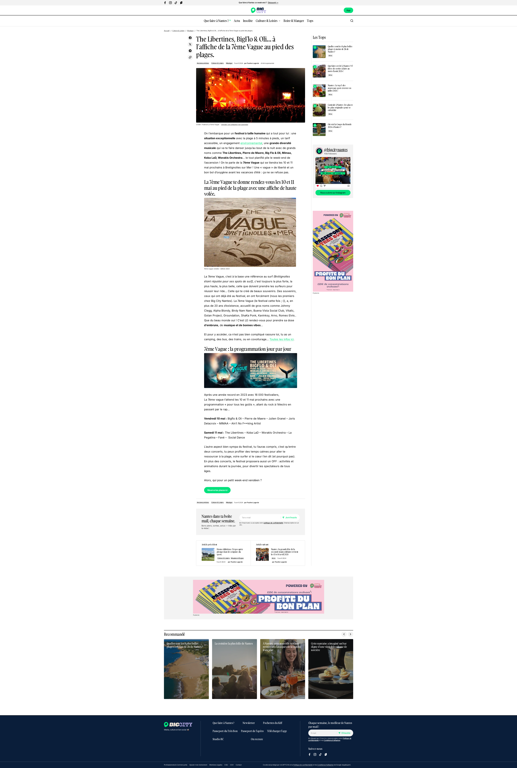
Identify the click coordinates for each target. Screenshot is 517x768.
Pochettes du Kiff (272, 723)
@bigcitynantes (336, 149)
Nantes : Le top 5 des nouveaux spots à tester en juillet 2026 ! (339, 88)
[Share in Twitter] (190, 44)
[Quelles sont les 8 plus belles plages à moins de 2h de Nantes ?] (319, 51)
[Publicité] (333, 251)
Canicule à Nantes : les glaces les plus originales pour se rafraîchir (340, 107)
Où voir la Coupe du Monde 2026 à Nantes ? (340, 125)
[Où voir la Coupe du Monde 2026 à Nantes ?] (319, 129)
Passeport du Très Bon (225, 731)
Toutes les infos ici (282, 339)
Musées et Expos (237, 558)
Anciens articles (203, 63)
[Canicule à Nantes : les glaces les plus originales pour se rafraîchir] (319, 110)
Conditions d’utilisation (332, 740)
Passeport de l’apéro (252, 731)
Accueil (166, 31)
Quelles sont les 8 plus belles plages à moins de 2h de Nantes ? (340, 49)
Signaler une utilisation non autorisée (234, 125)
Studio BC (218, 739)
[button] (352, 20)
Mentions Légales (215, 765)
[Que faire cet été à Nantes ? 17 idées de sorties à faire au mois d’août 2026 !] (319, 71)
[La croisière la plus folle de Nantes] (234, 669)
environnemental (251, 143)
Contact (239, 765)
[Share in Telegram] (190, 51)
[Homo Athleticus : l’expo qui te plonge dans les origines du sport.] (223, 553)
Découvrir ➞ (273, 2)
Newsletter (249, 723)
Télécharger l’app (277, 731)
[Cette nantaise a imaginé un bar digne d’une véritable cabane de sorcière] (330, 669)
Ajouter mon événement (198, 765)
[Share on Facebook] (190, 38)
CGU (226, 765)
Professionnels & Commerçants (175, 765)
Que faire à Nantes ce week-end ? (253, 2)
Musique (190, 31)
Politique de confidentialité (303, 765)
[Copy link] (190, 57)
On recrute (257, 739)
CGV (232, 765)
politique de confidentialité (273, 523)
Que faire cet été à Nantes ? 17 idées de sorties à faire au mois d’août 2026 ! (340, 69)
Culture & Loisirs (178, 31)
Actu (273, 558)
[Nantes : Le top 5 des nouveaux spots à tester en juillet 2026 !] (319, 90)
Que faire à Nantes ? (223, 723)
